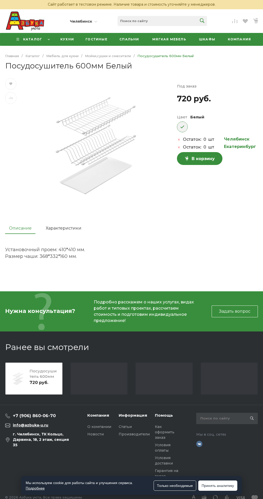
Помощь (164, 415)
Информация (133, 415)
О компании (99, 426)
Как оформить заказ (164, 432)
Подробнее (35, 488)
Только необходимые (175, 486)
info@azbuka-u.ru (30, 425)
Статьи (125, 426)
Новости (95, 434)
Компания (98, 415)
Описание (20, 228)
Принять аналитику (218, 486)
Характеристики (63, 228)
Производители (134, 434)
